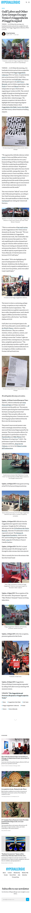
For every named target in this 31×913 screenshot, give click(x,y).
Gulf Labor (18, 79)
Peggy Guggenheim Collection (11, 705)
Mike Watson (17, 437)
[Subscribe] (27, 899)
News (3, 8)
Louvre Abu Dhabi (22, 107)
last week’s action (22, 227)
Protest (23, 705)
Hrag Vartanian (10, 33)
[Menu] (29, 2)
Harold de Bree (6, 437)
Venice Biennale (13, 709)
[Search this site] (26, 2)
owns (7, 540)
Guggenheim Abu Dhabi (9, 107)
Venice (4, 709)
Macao (16, 86)
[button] (17, 872)
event (3, 157)
